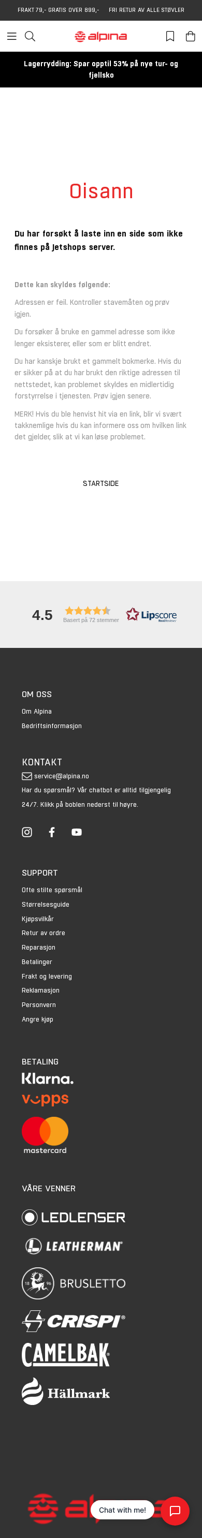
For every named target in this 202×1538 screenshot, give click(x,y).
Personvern (39, 1005)
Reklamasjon (41, 990)
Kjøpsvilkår (38, 919)
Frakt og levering (47, 976)
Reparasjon (38, 947)
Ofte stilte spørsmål (52, 890)
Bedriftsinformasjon (52, 726)
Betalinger (37, 962)
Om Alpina (37, 711)
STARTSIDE (101, 483)
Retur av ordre (43, 933)
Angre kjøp (37, 1019)
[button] (101, 614)
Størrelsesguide (45, 904)
